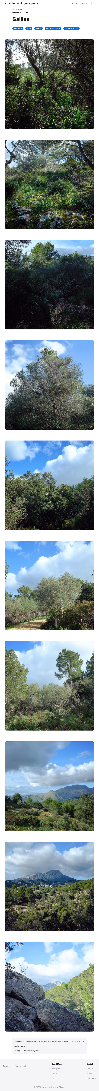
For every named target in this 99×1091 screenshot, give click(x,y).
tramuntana (18, 28)
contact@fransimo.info (18, 1066)
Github (54, 1078)
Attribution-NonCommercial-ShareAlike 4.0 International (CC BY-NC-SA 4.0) (53, 1041)
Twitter (54, 1073)
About (84, 3)
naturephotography (53, 28)
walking (38, 28)
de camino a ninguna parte (20, 3)
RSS (92, 3)
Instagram (56, 1069)
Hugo (53, 1087)
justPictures (91, 1078)
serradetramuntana (71, 28)
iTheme (62, 1087)
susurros (89, 1073)
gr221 (29, 28)
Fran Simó (90, 1069)
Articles (75, 3)
